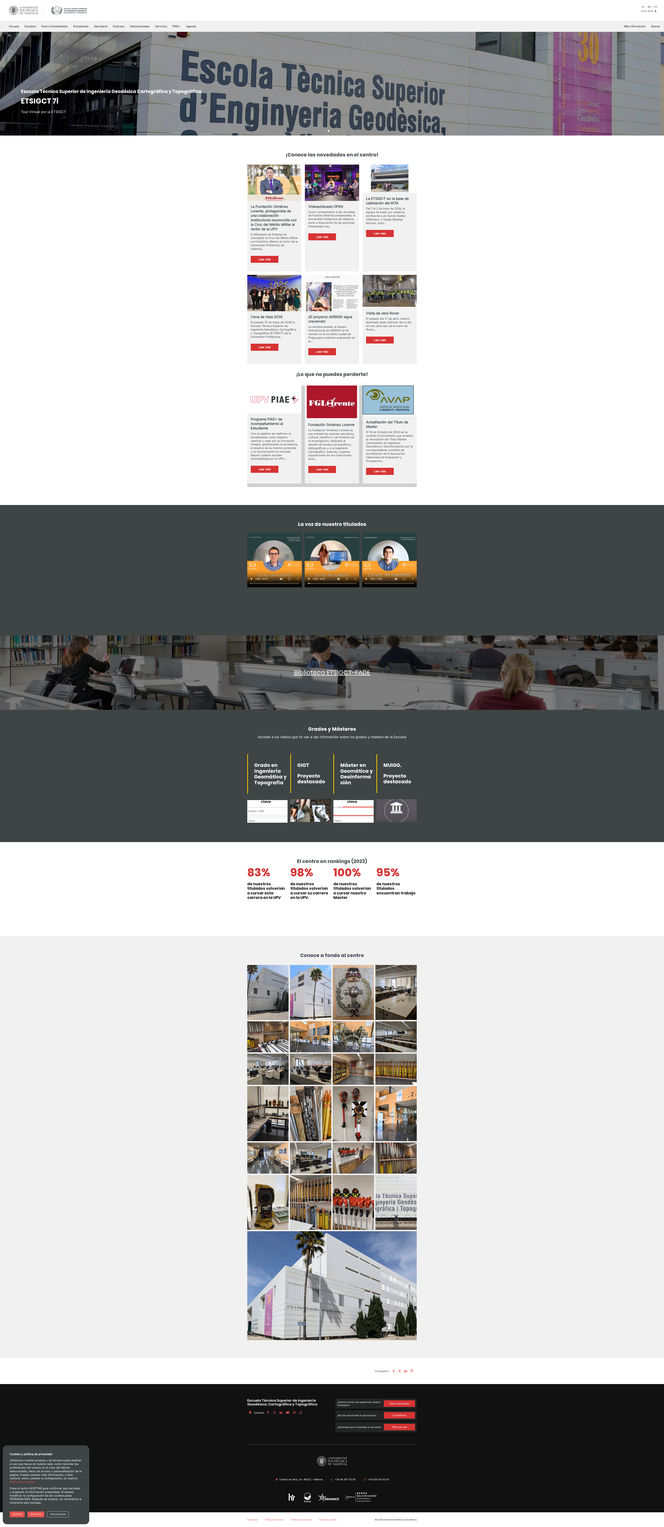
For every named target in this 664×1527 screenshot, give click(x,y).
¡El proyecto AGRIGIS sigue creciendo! (330, 319)
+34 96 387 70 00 (345, 1479)
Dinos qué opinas (399, 1403)
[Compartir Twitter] (399, 1371)
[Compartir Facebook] (393, 1371)
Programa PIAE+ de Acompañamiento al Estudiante (267, 423)
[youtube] (287, 1412)
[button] (656, 26)
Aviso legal (252, 1519)
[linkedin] (281, 1412)
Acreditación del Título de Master (387, 424)
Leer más (268, 260)
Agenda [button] (191, 26)
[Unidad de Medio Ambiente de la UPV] (307, 1502)
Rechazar (36, 1514)
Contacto (259, 1412)
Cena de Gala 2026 (266, 317)
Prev (4, 83)
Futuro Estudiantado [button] (54, 26)
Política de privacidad (301, 1519)
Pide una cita (399, 1427)
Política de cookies (274, 1519)
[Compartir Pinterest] (411, 1371)
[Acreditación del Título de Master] (390, 401)
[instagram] (294, 1412)
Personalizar (58, 1514)
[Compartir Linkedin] (405, 1371)
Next (659, 83)
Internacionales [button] (140, 26)
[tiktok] (301, 1412)
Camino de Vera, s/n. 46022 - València (301, 1479)
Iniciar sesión (647, 11)
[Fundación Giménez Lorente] (332, 402)
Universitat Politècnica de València (400, 1519)
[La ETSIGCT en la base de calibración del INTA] (390, 179)
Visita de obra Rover (382, 313)
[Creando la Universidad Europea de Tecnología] (328, 1500)
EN (655, 7)
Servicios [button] (161, 26)
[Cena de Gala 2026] (274, 295)
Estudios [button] (30, 26)
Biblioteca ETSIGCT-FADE (332, 672)
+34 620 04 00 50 (378, 1479)
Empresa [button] (118, 26)
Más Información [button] (635, 26)
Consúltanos (399, 1415)
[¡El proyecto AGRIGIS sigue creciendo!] (332, 296)
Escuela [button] (14, 26)
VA (643, 7)
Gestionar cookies (328, 1519)
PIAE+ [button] (177, 26)
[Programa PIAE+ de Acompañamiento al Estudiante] (274, 400)
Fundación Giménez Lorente (331, 425)
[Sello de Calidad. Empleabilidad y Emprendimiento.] (360, 1501)
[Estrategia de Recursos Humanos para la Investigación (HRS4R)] (292, 1500)
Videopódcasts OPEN (325, 207)
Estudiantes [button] (81, 26)
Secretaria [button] (100, 26)
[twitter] (274, 1412)
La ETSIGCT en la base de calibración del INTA (387, 201)
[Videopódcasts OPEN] (332, 185)
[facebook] (268, 1412)
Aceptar (17, 1514)
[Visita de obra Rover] (390, 291)
